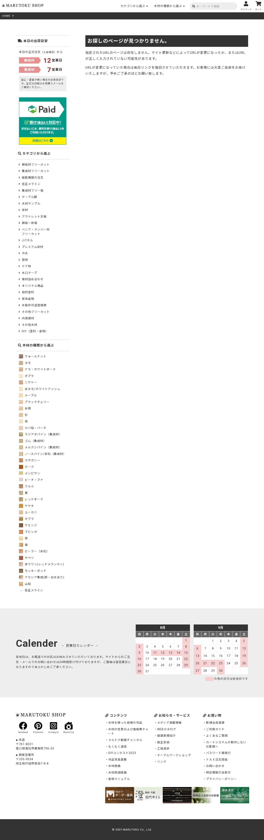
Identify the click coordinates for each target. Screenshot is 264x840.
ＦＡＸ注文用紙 (217, 759)
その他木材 (29, 324)
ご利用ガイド (215, 729)
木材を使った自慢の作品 (125, 722)
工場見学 (163, 748)
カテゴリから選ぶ (132, 6)
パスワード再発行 (218, 753)
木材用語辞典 (117, 772)
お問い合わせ (215, 766)
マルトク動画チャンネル (125, 740)
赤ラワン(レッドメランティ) (44, 564)
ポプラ (29, 376)
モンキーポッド (35, 571)
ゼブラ (29, 519)
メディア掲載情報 (169, 722)
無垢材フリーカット (36, 164)
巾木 (25, 253)
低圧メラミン (31, 184)
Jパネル (27, 240)
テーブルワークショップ (174, 755)
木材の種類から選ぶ (168, 6)
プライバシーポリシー (221, 779)
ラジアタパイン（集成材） (43, 434)
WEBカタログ (166, 729)
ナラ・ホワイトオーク (40, 369)
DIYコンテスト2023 (122, 753)
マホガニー (32, 460)
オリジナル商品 (33, 285)
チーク (29, 467)
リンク (161, 761)
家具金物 (28, 298)
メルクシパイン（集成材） (43, 447)
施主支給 (163, 742)
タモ (27, 363)
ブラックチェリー (37, 402)
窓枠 (25, 260)
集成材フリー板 (33, 190)
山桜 (27, 584)
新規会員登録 (215, 722)
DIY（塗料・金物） (35, 331)
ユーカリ (30, 512)
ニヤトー (30, 382)
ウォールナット (35, 356)
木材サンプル (31, 203)
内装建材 (28, 318)
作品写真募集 (117, 759)
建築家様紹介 (166, 735)
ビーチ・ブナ (33, 480)
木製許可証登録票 (34, 305)
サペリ (29, 558)
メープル (30, 395)
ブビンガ (30, 532)
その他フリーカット (36, 311)
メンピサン (32, 473)
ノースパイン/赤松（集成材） (45, 454)
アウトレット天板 (34, 216)
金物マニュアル (119, 779)
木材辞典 (114, 766)
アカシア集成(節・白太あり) (44, 577)
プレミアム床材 (32, 247)
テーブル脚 (29, 197)
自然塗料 (28, 292)
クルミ (29, 486)
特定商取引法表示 (218, 772)
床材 (25, 210)
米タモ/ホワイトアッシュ (42, 389)
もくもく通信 (117, 746)
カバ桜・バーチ (35, 428)
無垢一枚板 (29, 223)
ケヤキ (29, 506)
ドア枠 (26, 266)
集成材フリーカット (36, 171)
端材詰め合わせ (33, 279)
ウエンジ (30, 525)
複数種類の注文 (33, 177)
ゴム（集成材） (35, 441)
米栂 (27, 408)
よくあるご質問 (217, 735)
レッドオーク (33, 499)
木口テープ (29, 273)
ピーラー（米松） (37, 551)
